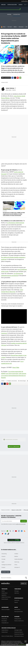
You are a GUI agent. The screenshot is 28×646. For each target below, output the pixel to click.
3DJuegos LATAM (18, 630)
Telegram (22, 531)
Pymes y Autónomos (19, 620)
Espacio (3, 556)
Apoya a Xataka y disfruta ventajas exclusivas (14, 542)
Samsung (16, 562)
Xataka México (5, 630)
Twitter (15, 78)
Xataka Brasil (4, 632)
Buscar (26, 577)
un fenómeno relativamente (15, 223)
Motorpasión (17, 609)
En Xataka (5, 210)
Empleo (3, 567)
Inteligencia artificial (6, 564)
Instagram (19, 531)
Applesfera (4, 595)
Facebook (12, 78)
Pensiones (21, 26)
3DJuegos (16, 591)
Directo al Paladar (6, 609)
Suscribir (23, 521)
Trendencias (4, 618)
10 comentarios (6, 77)
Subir (22, 583)
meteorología (22, 380)
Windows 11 (17, 567)
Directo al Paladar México (7, 636)
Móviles (16, 556)
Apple (3, 562)
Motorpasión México (19, 636)
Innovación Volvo (16, 14)
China (4, 26)
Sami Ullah (16, 367)
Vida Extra (16, 593)
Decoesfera (4, 620)
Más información (22, 644)
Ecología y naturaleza (12, 380)
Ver (14, 446)
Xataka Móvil (4, 593)
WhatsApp (7, 531)
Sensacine (16, 600)
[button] (10, 88)
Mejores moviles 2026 (17, 510)
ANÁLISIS (3, 4)
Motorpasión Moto (18, 611)
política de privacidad (20, 524)
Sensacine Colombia (19, 634)
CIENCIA (20, 4)
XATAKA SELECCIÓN (12, 4)
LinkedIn (5, 533)
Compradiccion (5, 622)
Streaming (4, 553)
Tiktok (8, 533)
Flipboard (18, 78)
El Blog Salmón (17, 618)
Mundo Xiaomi (5, 599)
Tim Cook (10, 26)
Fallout (15, 26)
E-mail (20, 78)
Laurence (4, 333)
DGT (26, 26)
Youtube (16, 531)
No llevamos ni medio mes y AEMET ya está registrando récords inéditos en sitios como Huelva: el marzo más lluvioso (14, 214)
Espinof (16, 602)
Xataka (3, 591)
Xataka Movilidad (18, 559)
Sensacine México (18, 632)
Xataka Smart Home (6, 597)
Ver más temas (5, 572)
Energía (3, 559)
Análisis (16, 553)
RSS (24, 531)
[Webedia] (24, 1)
